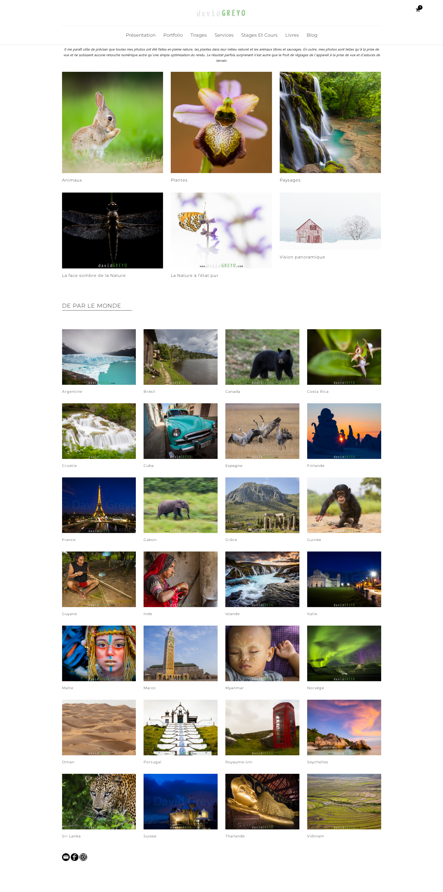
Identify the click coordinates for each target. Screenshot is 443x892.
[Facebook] (25, 10)
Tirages (198, 35)
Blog (312, 35)
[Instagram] (32, 10)
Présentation (141, 35)
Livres (292, 35)
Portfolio (173, 35)
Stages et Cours (259, 35)
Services (224, 35)
